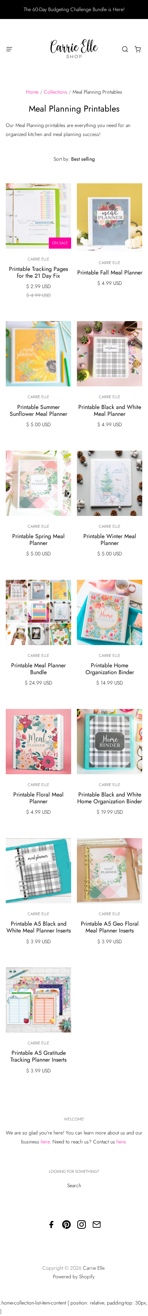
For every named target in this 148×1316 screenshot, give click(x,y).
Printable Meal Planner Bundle (38, 668)
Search (74, 1185)
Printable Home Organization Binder (109, 668)
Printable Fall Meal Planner (109, 272)
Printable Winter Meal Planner (109, 539)
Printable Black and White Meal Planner (109, 410)
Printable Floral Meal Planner (38, 797)
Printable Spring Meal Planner (38, 539)
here (45, 1141)
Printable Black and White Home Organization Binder (109, 797)
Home (32, 91)
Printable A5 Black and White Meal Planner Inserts (38, 927)
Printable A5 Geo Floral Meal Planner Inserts (110, 927)
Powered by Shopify (73, 1276)
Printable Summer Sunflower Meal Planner (38, 410)
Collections (55, 91)
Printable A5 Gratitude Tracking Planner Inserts (38, 1056)
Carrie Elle (38, 259)
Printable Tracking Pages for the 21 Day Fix (38, 272)
